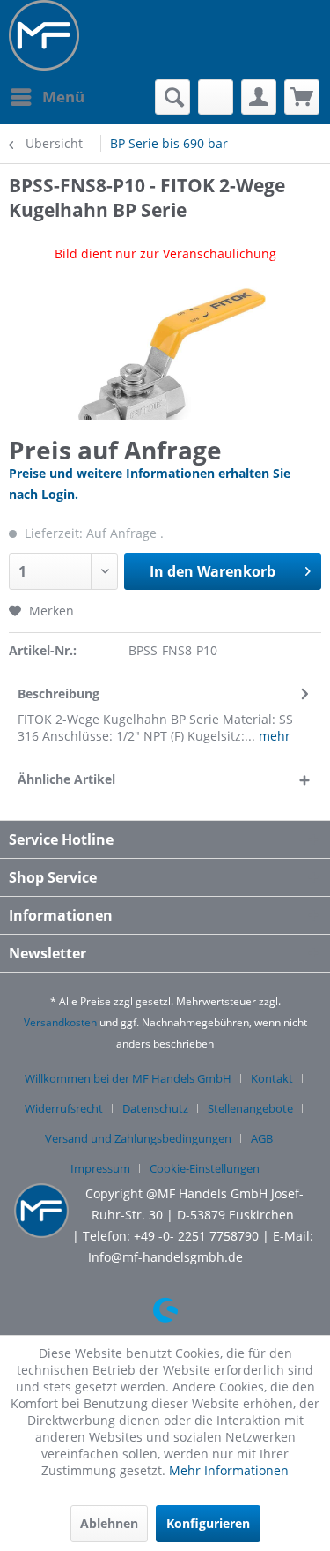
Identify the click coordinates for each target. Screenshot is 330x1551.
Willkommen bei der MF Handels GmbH (128, 1078)
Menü (63, 96)
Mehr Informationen (229, 1470)
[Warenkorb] (301, 97)
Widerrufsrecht (64, 1108)
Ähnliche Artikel (66, 779)
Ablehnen (109, 1523)
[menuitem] (46, 97)
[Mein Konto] (258, 97)
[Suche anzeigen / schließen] (172, 97)
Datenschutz (155, 1108)
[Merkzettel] (215, 97)
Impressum (100, 1168)
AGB (262, 1138)
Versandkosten (60, 1022)
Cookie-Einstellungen (205, 1168)
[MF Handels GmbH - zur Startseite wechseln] (44, 35)
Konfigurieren (208, 1523)
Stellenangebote (250, 1108)
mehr (272, 735)
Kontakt (272, 1078)
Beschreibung (58, 693)
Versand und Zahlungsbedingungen (138, 1138)
